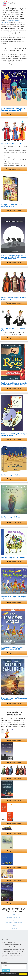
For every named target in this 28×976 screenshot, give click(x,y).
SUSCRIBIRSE (6, 970)
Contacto (3, 936)
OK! (23, 973)
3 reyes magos (10, 20)
